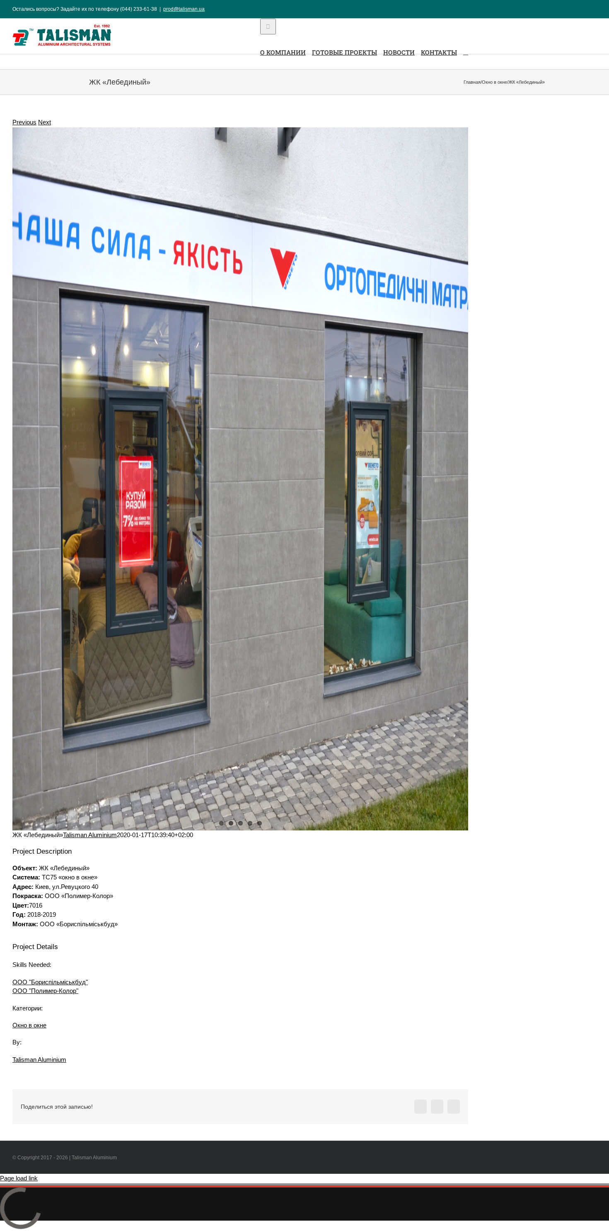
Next (44, 122)
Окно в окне (29, 1025)
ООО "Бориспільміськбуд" (50, 982)
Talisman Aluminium (90, 834)
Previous (24, 122)
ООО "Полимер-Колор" (45, 990)
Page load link (19, 1178)
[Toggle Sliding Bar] (465, 51)
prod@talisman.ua (184, 9)
